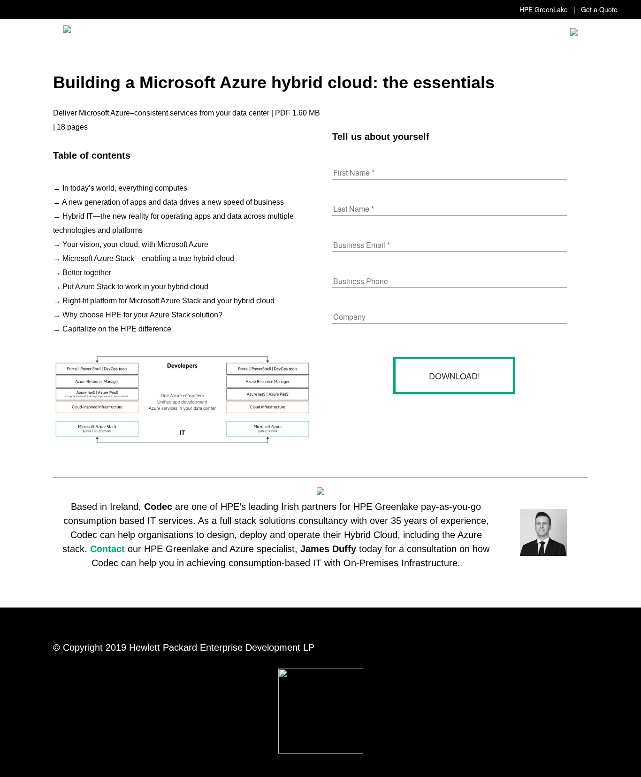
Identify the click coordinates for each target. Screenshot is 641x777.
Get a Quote (599, 9)
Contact (107, 549)
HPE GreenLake (543, 9)
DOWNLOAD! (454, 375)
